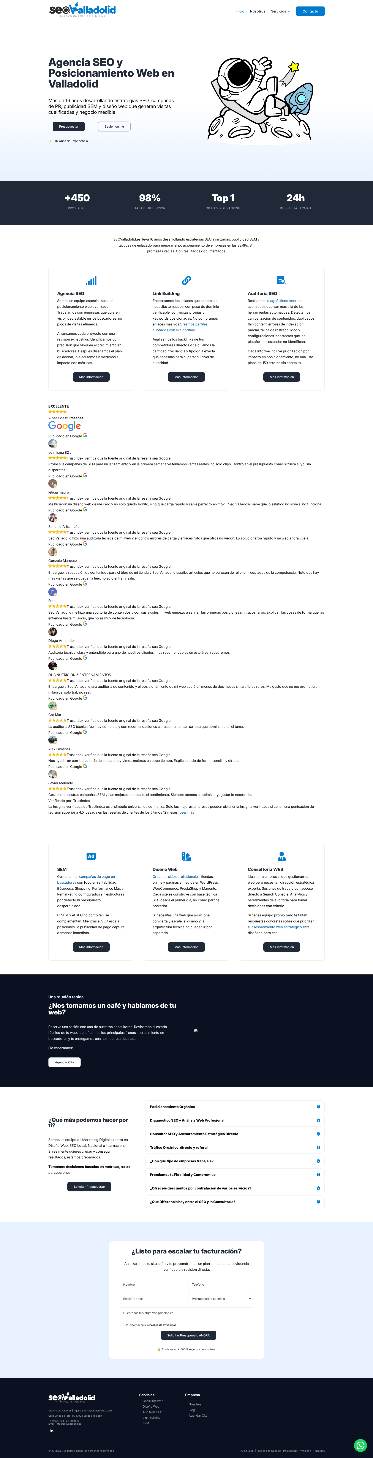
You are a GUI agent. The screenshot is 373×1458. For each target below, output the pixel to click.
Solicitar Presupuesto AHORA (188, 1335)
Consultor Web (153, 1401)
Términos (319, 1450)
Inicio (239, 11)
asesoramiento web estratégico (276, 927)
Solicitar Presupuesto (89, 1186)
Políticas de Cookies (268, 1450)
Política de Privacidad (163, 1325)
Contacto (310, 11)
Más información (91, 377)
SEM (146, 1423)
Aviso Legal (247, 1450)
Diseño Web (151, 1406)
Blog (192, 1410)
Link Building (152, 1417)
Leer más (186, 812)
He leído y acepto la (151, 1325)
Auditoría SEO (152, 1412)
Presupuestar (68, 126)
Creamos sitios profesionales (176, 876)
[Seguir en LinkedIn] (51, 1430)
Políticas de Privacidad (297, 1450)
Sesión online (114, 126)
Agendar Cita (64, 1062)
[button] (360, 1445)
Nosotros (258, 11)
